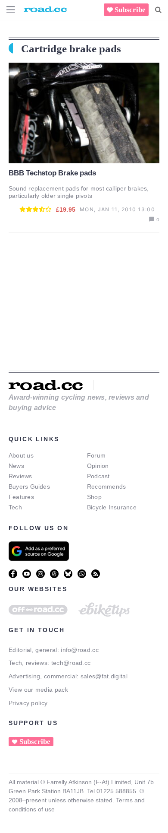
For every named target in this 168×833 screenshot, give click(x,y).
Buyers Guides (29, 486)
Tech (15, 507)
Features (21, 496)
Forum (96, 455)
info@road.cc (80, 649)
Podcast (98, 476)
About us (21, 455)
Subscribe (130, 10)
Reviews (20, 476)
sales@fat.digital (104, 676)
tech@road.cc (71, 662)
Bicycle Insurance (112, 507)
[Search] (158, 10)
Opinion (98, 465)
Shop (94, 496)
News (16, 465)
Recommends (106, 486)
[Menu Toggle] (10, 9)
